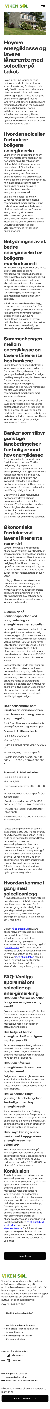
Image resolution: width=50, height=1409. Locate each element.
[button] (43, 6)
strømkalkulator (24, 957)
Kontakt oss (25, 1255)
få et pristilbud (20, 928)
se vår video (12, 947)
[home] (16, 6)
